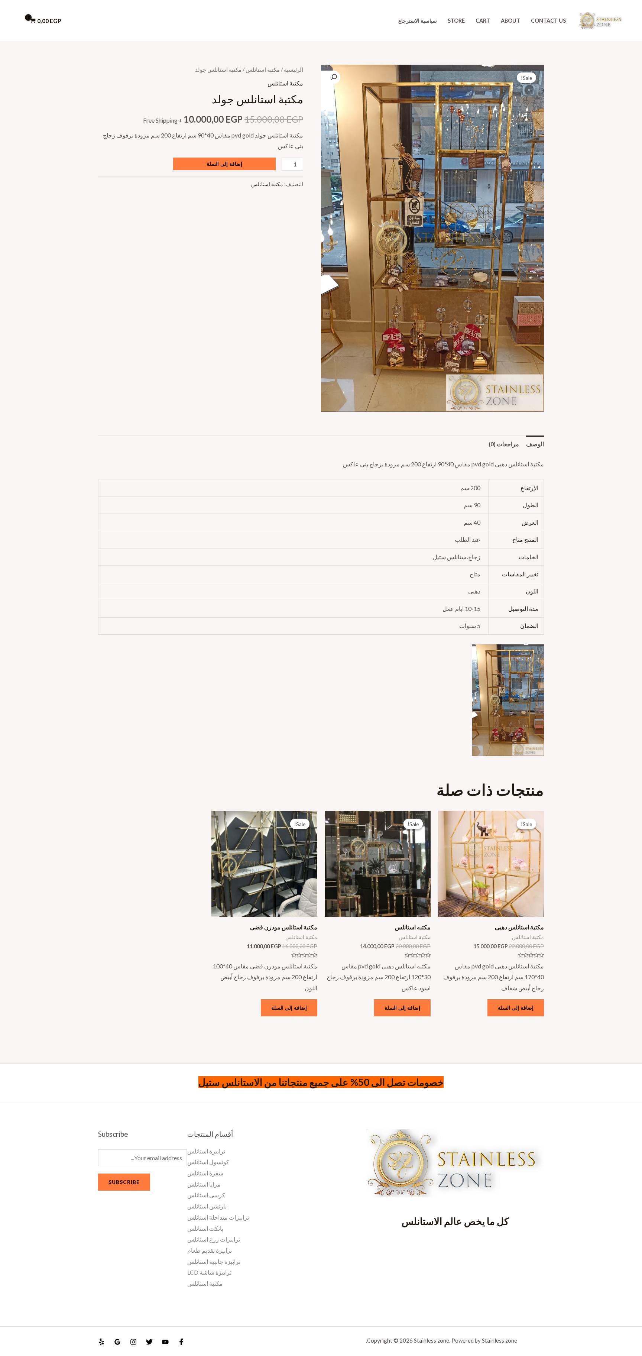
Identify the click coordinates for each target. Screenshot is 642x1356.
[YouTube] (165, 1342)
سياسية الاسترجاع (417, 20)
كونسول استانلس (208, 1161)
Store (456, 20)
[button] (333, 77)
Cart (483, 20)
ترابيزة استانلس (206, 1151)
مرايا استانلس (204, 1184)
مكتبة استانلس (263, 69)
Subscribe (124, 1182)
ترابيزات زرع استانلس (213, 1239)
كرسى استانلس (206, 1194)
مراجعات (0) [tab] (504, 443)
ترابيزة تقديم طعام (209, 1250)
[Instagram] (133, 1342)
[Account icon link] (16, 20)
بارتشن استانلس (207, 1206)
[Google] (117, 1342)
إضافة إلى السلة (224, 164)
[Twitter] (149, 1342)
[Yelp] (101, 1342)
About (510, 20)
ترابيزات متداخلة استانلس (218, 1217)
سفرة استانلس (205, 1173)
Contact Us (548, 20)
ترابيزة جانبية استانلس (213, 1261)
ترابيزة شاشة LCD (209, 1272)
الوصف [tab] (535, 443)
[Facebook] (181, 1342)
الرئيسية (293, 69)
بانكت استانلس (205, 1228)
